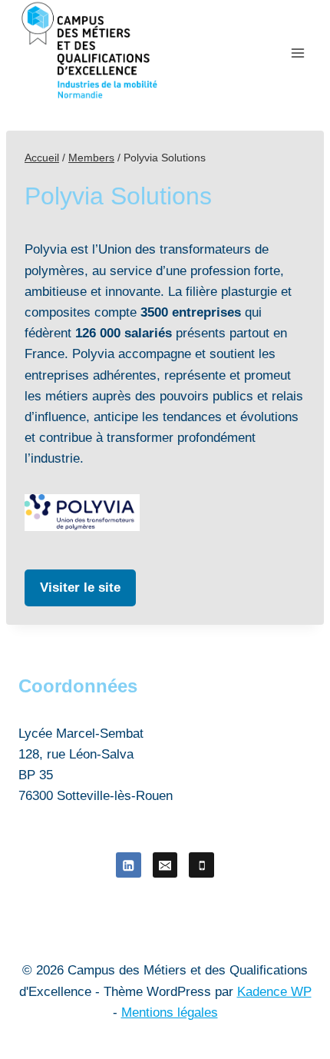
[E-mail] (165, 865)
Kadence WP (274, 991)
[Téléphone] (201, 865)
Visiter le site (80, 587)
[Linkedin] (128, 865)
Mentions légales (169, 1012)
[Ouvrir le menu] (297, 53)
